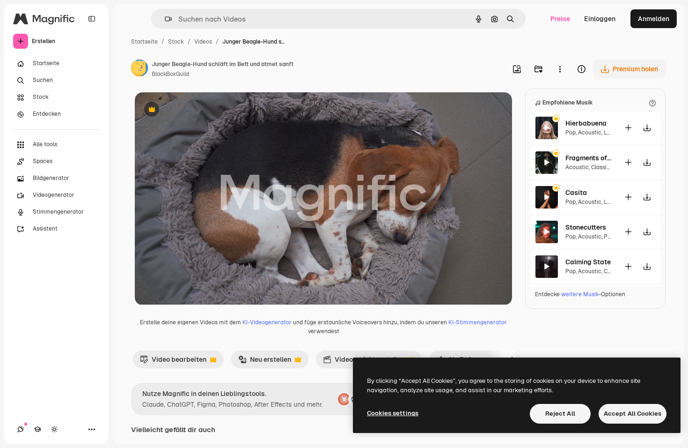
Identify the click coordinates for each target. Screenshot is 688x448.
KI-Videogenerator (267, 322)
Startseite (144, 41)
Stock (176, 41)
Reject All (560, 414)
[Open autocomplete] (164, 18)
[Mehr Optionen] (559, 69)
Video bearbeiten (173, 361)
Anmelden (653, 19)
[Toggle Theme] (54, 429)
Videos (203, 41)
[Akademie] (37, 429)
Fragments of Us (588, 158)
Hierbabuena (586, 123)
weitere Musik (580, 294)
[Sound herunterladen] (646, 127)
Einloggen (599, 19)
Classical (603, 167)
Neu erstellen (264, 361)
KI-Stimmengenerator (477, 322)
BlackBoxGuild (170, 74)
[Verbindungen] (20, 429)
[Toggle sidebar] (91, 18)
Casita (576, 192)
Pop (570, 132)
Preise (560, 19)
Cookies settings (392, 413)
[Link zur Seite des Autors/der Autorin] (139, 69)
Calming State (588, 262)
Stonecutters (585, 227)
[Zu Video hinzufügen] (628, 127)
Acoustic (589, 132)
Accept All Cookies (632, 414)
